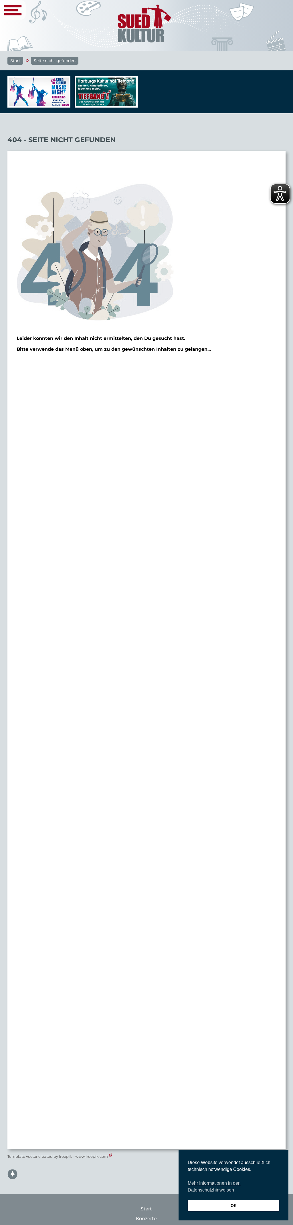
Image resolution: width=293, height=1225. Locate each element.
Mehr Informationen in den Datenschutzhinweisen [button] (214, 1186)
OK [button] (234, 1205)
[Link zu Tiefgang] (105, 94)
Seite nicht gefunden (55, 60)
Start (15, 60)
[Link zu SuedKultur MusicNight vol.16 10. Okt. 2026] (37, 92)
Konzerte (146, 1218)
